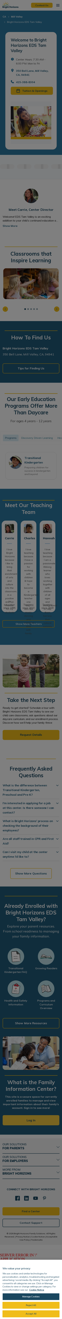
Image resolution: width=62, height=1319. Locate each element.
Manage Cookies (31, 1296)
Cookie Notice (36, 1290)
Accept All (31, 1313)
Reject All (31, 1305)
